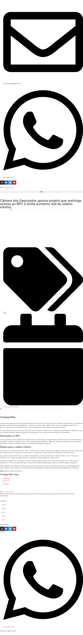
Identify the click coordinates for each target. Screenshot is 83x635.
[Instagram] (2, 183)
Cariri (3, 520)
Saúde (3, 505)
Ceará (3, 516)
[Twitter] (10, 183)
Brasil (3, 512)
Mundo (4, 508)
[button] (41, 191)
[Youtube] (14, 183)
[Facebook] (6, 183)
